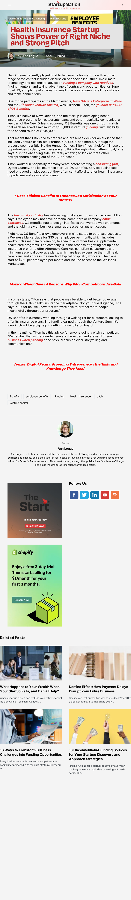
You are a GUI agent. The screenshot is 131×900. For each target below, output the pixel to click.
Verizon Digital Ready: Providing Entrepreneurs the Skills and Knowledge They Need (65, 366)
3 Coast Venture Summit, (39, 105)
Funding (59, 396)
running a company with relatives (88, 83)
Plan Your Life (58, 18)
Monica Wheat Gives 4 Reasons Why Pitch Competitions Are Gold (65, 284)
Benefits (14, 396)
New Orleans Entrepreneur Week (97, 101)
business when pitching (25, 340)
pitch (100, 396)
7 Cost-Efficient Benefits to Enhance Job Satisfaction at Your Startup (65, 197)
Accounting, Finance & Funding (27, 18)
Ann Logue (66, 448)
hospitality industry (28, 215)
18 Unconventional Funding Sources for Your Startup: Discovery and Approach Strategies (98, 754)
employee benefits (37, 396)
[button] (9, 5)
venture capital (19, 403)
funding (92, 127)
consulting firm (107, 164)
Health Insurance (80, 396)
